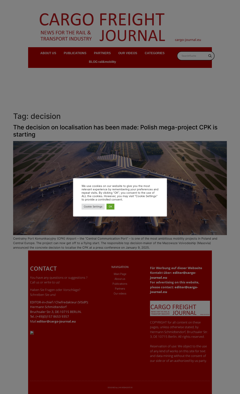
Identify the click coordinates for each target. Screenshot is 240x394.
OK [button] (110, 206)
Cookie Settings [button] (93, 206)
